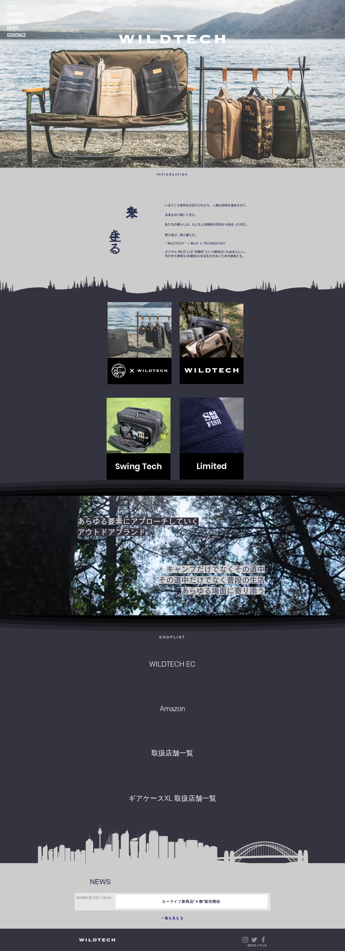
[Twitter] (254, 940)
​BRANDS (15, 13)
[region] (140, 343)
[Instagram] (245, 940)
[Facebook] (263, 940)
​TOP (11, 6)
